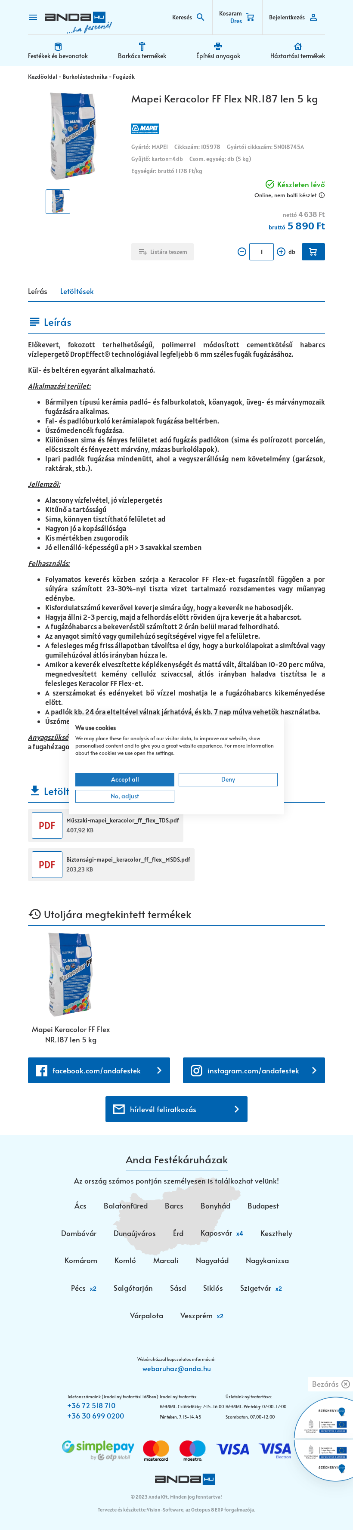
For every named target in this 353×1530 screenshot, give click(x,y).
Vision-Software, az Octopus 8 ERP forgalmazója (200, 1509)
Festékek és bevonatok (58, 56)
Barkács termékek (142, 56)
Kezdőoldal (42, 76)
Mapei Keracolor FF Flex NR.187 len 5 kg (71, 1034)
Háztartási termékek (297, 56)
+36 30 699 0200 (95, 1415)
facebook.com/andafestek (97, 1070)
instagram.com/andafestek (253, 1070)
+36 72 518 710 (91, 1405)
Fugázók (124, 76)
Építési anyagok (218, 56)
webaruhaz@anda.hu (176, 1368)
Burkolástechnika (85, 76)
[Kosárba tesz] (313, 251)
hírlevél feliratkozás (163, 1109)
